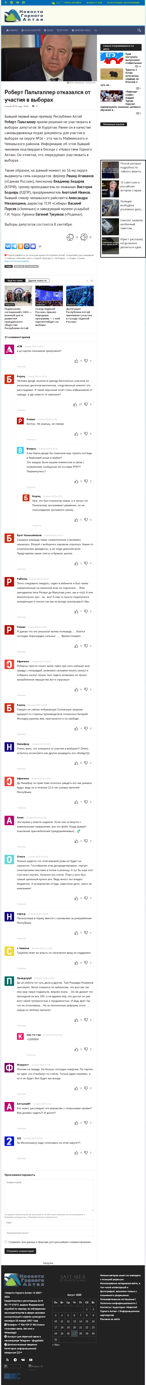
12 (68, 1321)
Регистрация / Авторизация (123, 2)
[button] (139, 30)
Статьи (49, 30)
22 (87, 1327)
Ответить (21, 366)
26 (68, 1333)
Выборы (19, 266)
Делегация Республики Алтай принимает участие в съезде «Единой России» (79, 315)
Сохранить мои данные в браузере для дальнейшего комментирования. (50, 1242)
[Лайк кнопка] (70, 237)
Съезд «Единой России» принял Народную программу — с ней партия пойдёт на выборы (47, 317)
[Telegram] (11, 2)
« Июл (56, 1344)
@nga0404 (37, 1340)
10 (55, 1321)
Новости (10, 304)
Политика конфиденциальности (118, 1303)
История (63, 30)
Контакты (105, 1307)
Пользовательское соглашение (117, 1299)
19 (68, 1327)
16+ (95, 30)
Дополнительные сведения (22, 1344)
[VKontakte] (17, 2)
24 (55, 1333)
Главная (13, 30)
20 (74, 1327)
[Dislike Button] (83, 237)
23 (93, 1327)
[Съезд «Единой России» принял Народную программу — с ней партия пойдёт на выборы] (49, 296)
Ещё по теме (15, 280)
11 (62, 1321)
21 (37, 106)
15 (87, 1321)
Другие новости (37, 280)
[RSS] (5, 2)
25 (62, 1333)
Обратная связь (82, 30)
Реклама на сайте (110, 1319)
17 (55, 1327)
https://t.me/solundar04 (17, 261)
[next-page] (92, 281)
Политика (31, 266)
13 (74, 1321)
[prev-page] (87, 281)
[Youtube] (23, 2)
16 (93, 1321)
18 (62, 1327)
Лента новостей (32, 30)
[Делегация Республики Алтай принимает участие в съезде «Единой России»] (80, 296)
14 (80, 1321)
